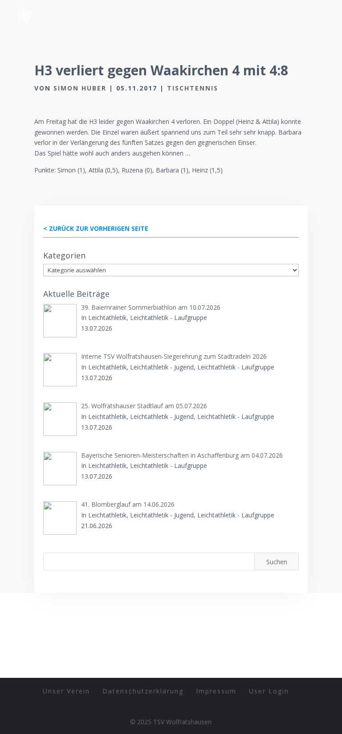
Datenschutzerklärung (142, 691)
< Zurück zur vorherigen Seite (95, 228)
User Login (269, 691)
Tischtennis (192, 88)
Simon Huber (79, 88)
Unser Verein (66, 691)
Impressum (216, 691)
